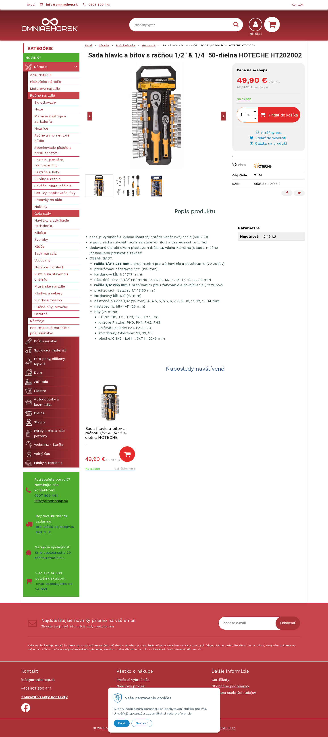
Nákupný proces (130, 686)
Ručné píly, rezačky (51, 307)
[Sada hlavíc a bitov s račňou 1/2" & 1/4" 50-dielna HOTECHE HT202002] (156, 116)
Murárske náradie (49, 286)
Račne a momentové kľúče (52, 138)
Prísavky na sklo (48, 200)
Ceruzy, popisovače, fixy (54, 193)
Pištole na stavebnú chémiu (51, 277)
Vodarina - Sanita (48, 444)
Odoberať (287, 623)
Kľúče (39, 246)
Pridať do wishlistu (271, 138)
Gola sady (149, 45)
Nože (38, 109)
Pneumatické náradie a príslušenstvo (50, 330)
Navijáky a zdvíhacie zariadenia (51, 223)
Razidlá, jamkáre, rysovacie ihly (49, 162)
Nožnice (41, 128)
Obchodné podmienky (230, 686)
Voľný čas (42, 453)
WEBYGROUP (225, 728)
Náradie (104, 45)
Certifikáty (220, 680)
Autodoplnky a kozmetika (46, 402)
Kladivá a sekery (48, 293)
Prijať (121, 723)
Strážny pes (271, 133)
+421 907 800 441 (36, 688)
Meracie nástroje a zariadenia (50, 119)
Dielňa (39, 413)
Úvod (31, 4)
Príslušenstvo (45, 341)
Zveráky (41, 239)
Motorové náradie (45, 88)
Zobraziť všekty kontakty (44, 697)
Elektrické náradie (45, 82)
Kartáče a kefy (46, 172)
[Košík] (273, 24)
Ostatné (41, 314)
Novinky (33, 57)
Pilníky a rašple (47, 179)
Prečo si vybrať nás (132, 680)
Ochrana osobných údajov (234, 692)
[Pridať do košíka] (127, 454)
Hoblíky (40, 206)
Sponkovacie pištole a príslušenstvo (52, 150)
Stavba (40, 422)
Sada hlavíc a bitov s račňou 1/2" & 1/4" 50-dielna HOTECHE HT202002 (106, 435)
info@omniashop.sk (62, 4)
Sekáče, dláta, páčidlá (53, 186)
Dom (38, 372)
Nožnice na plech (49, 267)
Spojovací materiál (50, 350)
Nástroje (37, 321)
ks (247, 114)
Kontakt (297, 4)
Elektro (40, 391)
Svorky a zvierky (48, 300)
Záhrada (41, 382)
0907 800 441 (99, 4)
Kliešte (40, 233)
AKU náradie (41, 75)
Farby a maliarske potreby (49, 433)
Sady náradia (45, 253)
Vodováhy (42, 260)
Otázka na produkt (270, 143)
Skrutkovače (45, 102)
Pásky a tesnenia (48, 463)
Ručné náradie (125, 45)
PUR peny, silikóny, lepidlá (50, 361)
